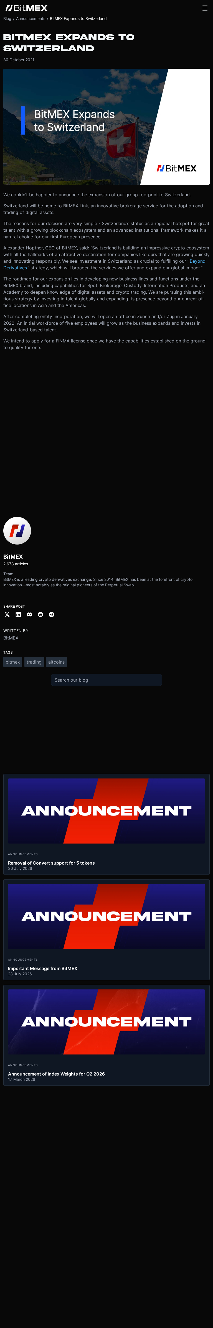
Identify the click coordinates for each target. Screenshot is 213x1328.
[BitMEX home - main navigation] (26, 8)
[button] (205, 8)
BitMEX (10, 638)
